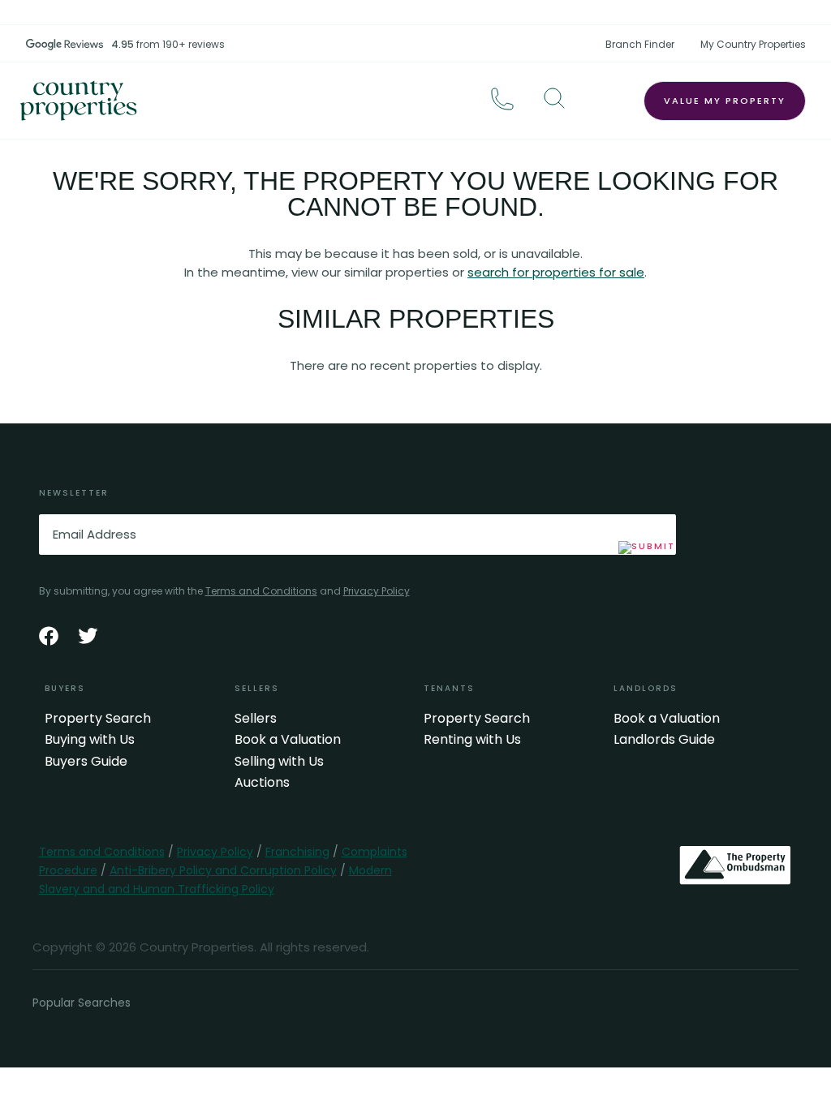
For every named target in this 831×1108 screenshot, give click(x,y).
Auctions (262, 783)
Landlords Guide (664, 740)
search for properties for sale (555, 272)
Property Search (98, 719)
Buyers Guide (86, 762)
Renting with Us (472, 740)
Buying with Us (90, 740)
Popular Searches (81, 1002)
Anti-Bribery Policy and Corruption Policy (223, 870)
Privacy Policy (376, 591)
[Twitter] (87, 636)
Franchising (297, 852)
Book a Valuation (288, 740)
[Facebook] (48, 636)
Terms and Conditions (261, 591)
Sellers (256, 719)
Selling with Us (279, 762)
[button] (554, 98)
